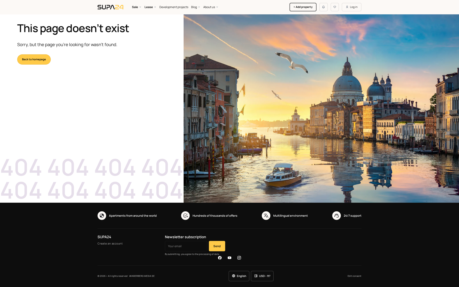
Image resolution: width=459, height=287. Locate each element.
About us (209, 7)
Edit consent (354, 276)
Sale (135, 7)
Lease (149, 7)
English (241, 276)
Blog (194, 7)
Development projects (173, 7)
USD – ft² (264, 276)
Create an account (110, 243)
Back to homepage (34, 59)
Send (217, 246)
